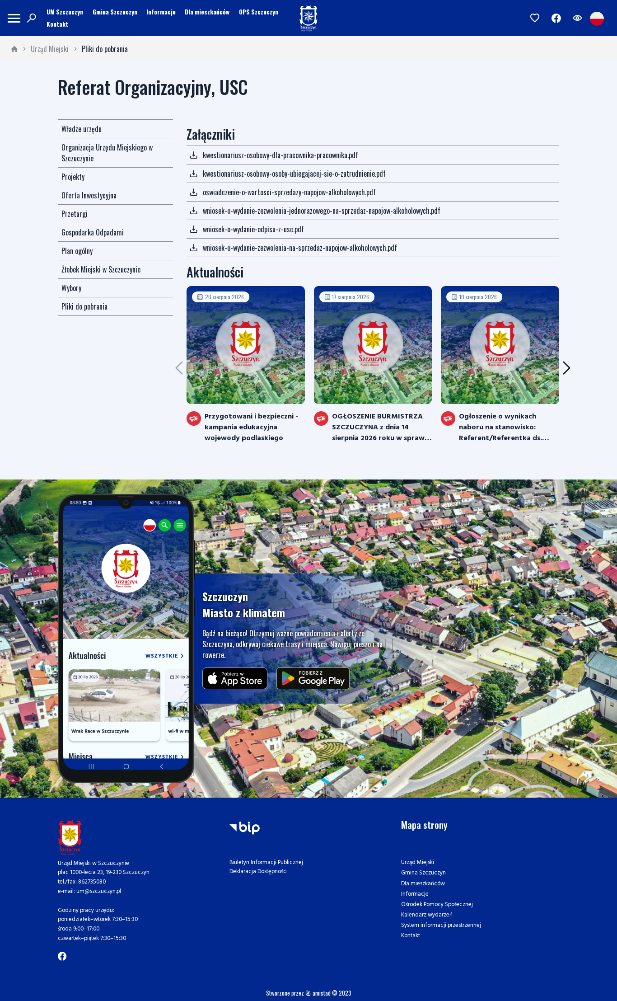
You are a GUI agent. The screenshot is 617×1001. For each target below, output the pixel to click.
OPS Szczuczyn (258, 11)
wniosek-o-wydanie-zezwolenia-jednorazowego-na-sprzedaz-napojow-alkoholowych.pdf (321, 210)
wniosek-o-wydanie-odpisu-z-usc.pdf (253, 229)
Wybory (71, 287)
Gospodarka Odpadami (92, 232)
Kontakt (57, 23)
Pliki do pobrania (105, 48)
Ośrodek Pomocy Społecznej (437, 904)
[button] (567, 368)
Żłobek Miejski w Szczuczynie (100, 269)
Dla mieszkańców (207, 11)
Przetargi (74, 213)
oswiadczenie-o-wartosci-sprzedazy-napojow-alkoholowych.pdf (289, 192)
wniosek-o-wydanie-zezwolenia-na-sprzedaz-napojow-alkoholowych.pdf (300, 247)
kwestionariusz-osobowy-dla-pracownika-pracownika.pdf (280, 155)
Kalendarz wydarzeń (427, 915)
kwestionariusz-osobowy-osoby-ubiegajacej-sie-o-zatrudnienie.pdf (294, 173)
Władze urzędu (81, 128)
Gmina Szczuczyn (115, 11)
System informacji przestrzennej (441, 925)
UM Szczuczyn (65, 11)
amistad (321, 993)
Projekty (72, 176)
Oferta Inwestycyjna (89, 195)
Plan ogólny (77, 250)
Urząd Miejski (50, 48)
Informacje (161, 11)
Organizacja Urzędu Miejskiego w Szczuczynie (107, 153)
